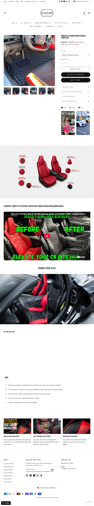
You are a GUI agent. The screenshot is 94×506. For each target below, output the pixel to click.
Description (68, 87)
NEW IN (15, 23)
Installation (27, 1)
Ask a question (69, 101)
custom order (69, 96)
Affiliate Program (8, 470)
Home (5, 1)
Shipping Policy (8, 476)
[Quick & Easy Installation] (17, 426)
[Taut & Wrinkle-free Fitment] (47, 426)
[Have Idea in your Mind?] (76, 426)
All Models (11, 1)
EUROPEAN (50, 26)
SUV (61, 26)
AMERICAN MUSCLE (43, 23)
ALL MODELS (25, 23)
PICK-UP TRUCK (61, 23)
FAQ (21, 1)
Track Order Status (9, 464)
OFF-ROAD (76, 23)
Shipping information (72, 92)
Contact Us (43, 1)
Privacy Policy (7, 482)
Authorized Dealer (8, 467)
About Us (35, 1)
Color (63, 51)
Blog (17, 1)
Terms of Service (8, 473)
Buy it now (75, 80)
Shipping (63, 44)
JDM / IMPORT (36, 26)
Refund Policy (7, 479)
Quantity (65, 59)
